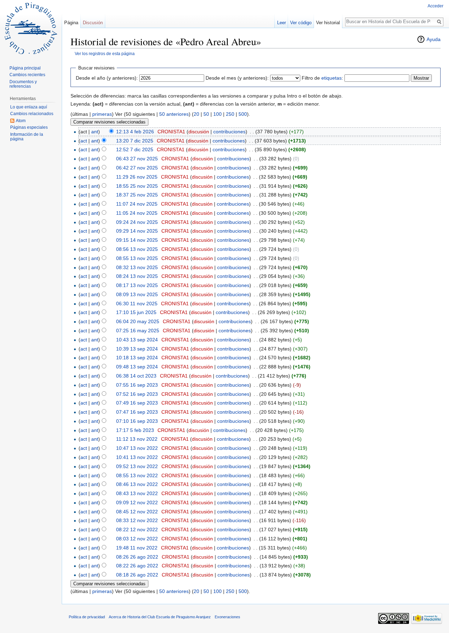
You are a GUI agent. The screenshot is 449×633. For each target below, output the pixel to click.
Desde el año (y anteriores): (107, 78)
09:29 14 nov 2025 (137, 231)
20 (196, 114)
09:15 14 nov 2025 (137, 240)
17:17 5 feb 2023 (135, 430)
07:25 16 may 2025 (137, 330)
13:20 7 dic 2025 (134, 141)
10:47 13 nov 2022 (137, 448)
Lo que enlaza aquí (28, 107)
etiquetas (331, 78)
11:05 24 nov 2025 (137, 213)
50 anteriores (174, 114)
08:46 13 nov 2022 (137, 484)
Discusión (93, 22)
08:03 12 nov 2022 (137, 538)
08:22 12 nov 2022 (137, 529)
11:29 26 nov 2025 (137, 177)
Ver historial (328, 22)
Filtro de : (322, 78)
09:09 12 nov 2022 (137, 502)
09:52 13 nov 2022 (137, 466)
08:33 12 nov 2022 (137, 520)
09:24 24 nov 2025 (137, 222)
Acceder (435, 6)
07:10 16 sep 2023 (137, 421)
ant (94, 131)
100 (217, 114)
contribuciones (229, 131)
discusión (198, 131)
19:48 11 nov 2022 (137, 548)
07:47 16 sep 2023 (137, 412)
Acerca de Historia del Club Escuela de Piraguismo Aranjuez (160, 617)
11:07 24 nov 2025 (137, 204)
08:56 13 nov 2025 (137, 249)
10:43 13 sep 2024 (137, 339)
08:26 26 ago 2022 (137, 557)
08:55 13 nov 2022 (137, 475)
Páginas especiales (29, 127)
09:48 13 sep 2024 (137, 366)
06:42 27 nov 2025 (137, 168)
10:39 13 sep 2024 (137, 349)
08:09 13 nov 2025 (137, 294)
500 (243, 114)
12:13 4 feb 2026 (135, 131)
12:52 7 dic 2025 (134, 149)
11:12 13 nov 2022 (137, 439)
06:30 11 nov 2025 (137, 303)
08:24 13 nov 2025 (137, 276)
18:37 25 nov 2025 (137, 195)
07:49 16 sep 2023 (137, 403)
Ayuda (434, 39)
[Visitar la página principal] (31, 28)
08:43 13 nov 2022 (137, 493)
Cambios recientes (27, 74)
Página (71, 22)
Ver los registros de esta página (105, 53)
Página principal (25, 68)
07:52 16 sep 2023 (137, 394)
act (83, 141)
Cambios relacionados (31, 113)
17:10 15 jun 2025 (136, 312)
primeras (102, 114)
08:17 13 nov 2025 (137, 285)
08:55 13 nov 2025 (137, 258)
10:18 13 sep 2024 (137, 357)
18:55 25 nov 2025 (137, 186)
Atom (21, 120)
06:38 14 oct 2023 (136, 376)
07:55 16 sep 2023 (137, 385)
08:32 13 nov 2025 (137, 267)
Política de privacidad (87, 617)
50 (206, 114)
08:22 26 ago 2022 (137, 565)
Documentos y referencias (23, 84)
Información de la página (26, 137)
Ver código (300, 22)
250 (230, 114)
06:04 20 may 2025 (137, 321)
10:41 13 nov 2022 (137, 457)
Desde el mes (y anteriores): (237, 78)
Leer (281, 22)
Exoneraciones (227, 617)
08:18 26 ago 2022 (137, 575)
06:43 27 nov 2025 (137, 158)
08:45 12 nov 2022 (137, 511)
